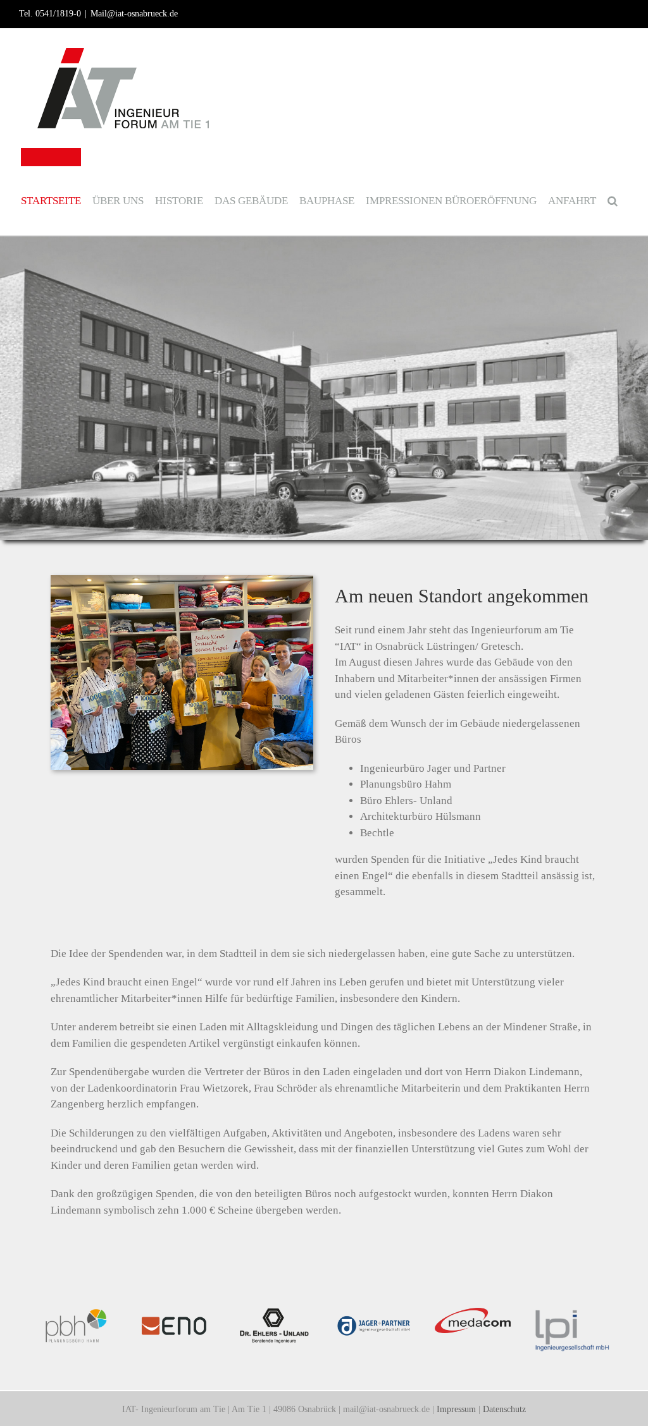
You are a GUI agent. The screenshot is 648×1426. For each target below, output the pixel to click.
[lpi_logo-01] (571, 1313)
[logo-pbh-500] (76, 1313)
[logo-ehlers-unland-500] (274, 1313)
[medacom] (473, 1313)
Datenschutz (504, 1409)
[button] (613, 191)
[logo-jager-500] (373, 1313)
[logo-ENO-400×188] (175, 1313)
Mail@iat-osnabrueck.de (134, 13)
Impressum (456, 1409)
